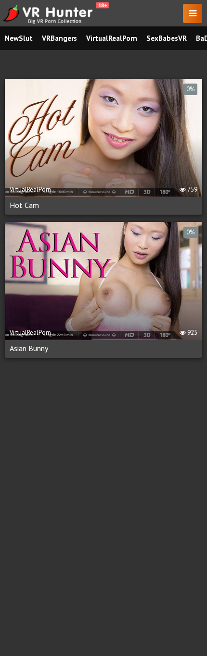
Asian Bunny (29, 348)
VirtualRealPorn (111, 38)
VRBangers (59, 38)
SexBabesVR (166, 38)
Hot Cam (24, 205)
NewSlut (19, 38)
